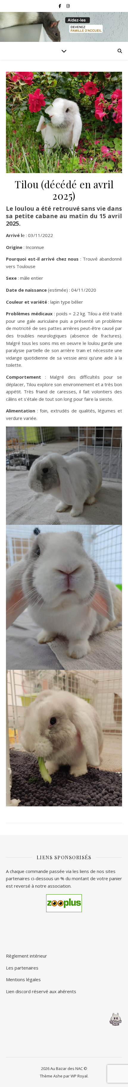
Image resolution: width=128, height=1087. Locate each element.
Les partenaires (22, 968)
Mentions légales (23, 979)
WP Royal (79, 1076)
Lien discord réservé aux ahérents (41, 991)
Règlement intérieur (26, 956)
